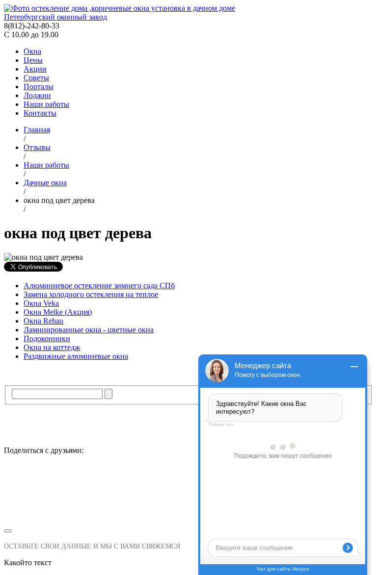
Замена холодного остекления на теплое (91, 294)
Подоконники (47, 338)
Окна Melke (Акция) (58, 312)
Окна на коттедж (52, 347)
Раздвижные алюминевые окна (76, 356)
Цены (33, 60)
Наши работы (46, 104)
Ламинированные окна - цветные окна (89, 329)
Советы (36, 78)
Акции (35, 69)
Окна (32, 51)
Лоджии (37, 95)
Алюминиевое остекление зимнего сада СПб (99, 285)
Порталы (39, 86)
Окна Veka (41, 303)
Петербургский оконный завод (55, 17)
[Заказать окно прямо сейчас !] (188, 493)
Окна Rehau (43, 321)
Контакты (40, 113)
